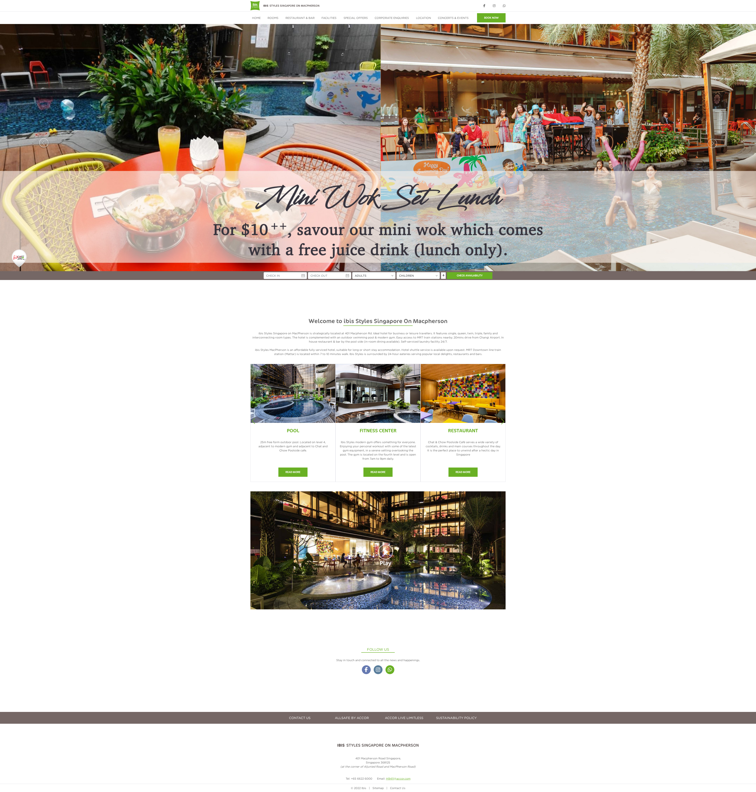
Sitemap (378, 787)
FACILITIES (328, 17)
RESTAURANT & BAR (300, 17)
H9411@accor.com (398, 778)
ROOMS (273, 17)
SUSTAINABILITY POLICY (456, 718)
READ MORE (292, 472)
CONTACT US (299, 718)
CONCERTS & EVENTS (453, 17)
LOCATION (423, 17)
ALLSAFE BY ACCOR (352, 718)
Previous (44, 142)
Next (712, 142)
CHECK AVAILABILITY (470, 275)
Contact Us (397, 787)
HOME (256, 17)
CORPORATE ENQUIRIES (392, 17)
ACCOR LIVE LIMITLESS (404, 718)
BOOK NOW (491, 17)
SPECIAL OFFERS (356, 17)
